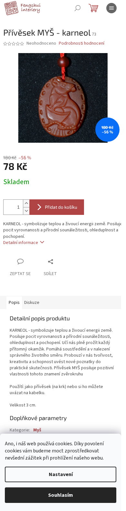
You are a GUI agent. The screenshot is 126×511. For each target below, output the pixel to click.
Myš (37, 430)
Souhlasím (60, 495)
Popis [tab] (14, 302)
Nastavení (61, 474)
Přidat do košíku (61, 207)
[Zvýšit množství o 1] (26, 203)
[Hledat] (77, 8)
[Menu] (111, 8)
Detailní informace (20, 242)
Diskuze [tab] (31, 302)
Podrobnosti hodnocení (81, 43)
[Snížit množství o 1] (26, 211)
